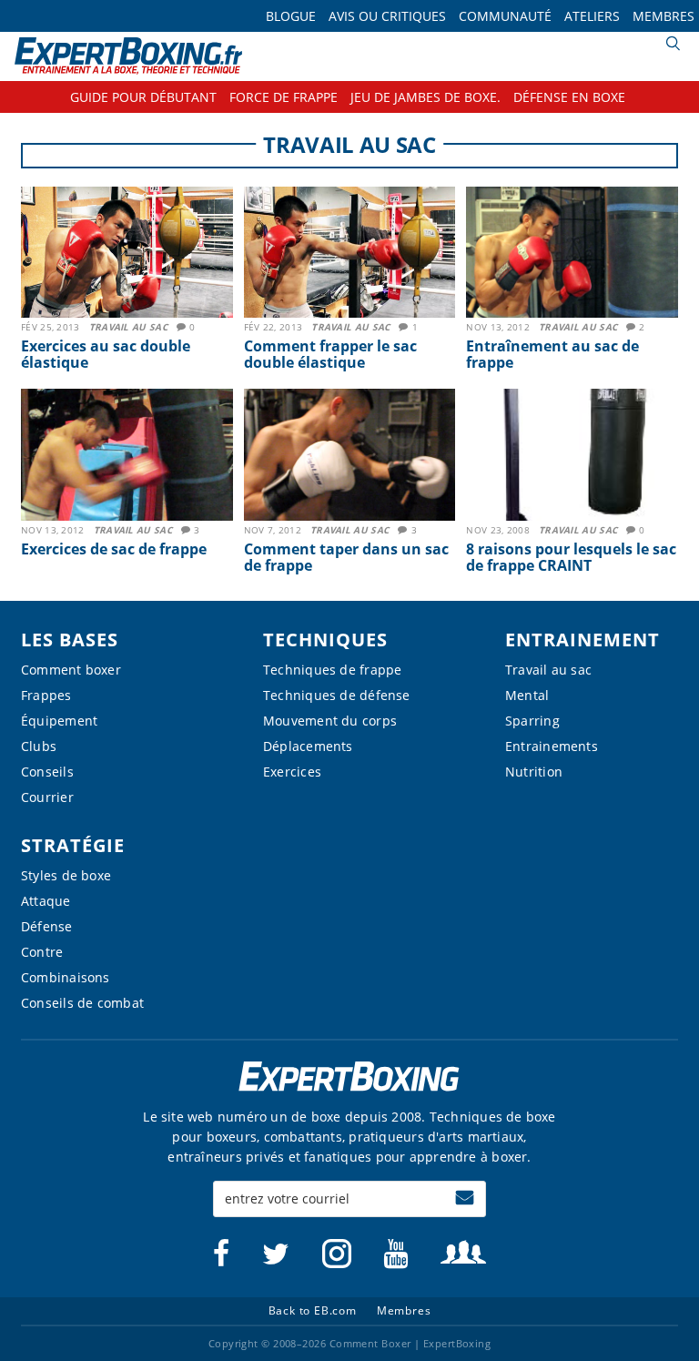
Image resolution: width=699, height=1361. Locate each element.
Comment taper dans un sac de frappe (346, 557)
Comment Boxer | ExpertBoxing (129, 56)
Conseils (47, 771)
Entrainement (582, 639)
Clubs (38, 746)
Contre (42, 951)
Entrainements (551, 746)
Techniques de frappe (332, 669)
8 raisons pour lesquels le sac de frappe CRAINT (571, 557)
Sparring (532, 720)
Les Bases (69, 639)
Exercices (292, 771)
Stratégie (73, 845)
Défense (47, 926)
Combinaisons (65, 977)
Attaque (46, 900)
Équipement (59, 720)
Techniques (325, 639)
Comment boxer (71, 669)
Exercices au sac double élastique (105, 354)
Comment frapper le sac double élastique (330, 354)
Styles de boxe (66, 875)
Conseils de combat (82, 1002)
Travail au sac (548, 669)
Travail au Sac (128, 326)
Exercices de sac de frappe (114, 549)
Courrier (47, 797)
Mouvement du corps (330, 720)
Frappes (46, 695)
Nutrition (533, 771)
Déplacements (308, 746)
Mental (527, 695)
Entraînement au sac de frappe (552, 354)
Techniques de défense (336, 695)
